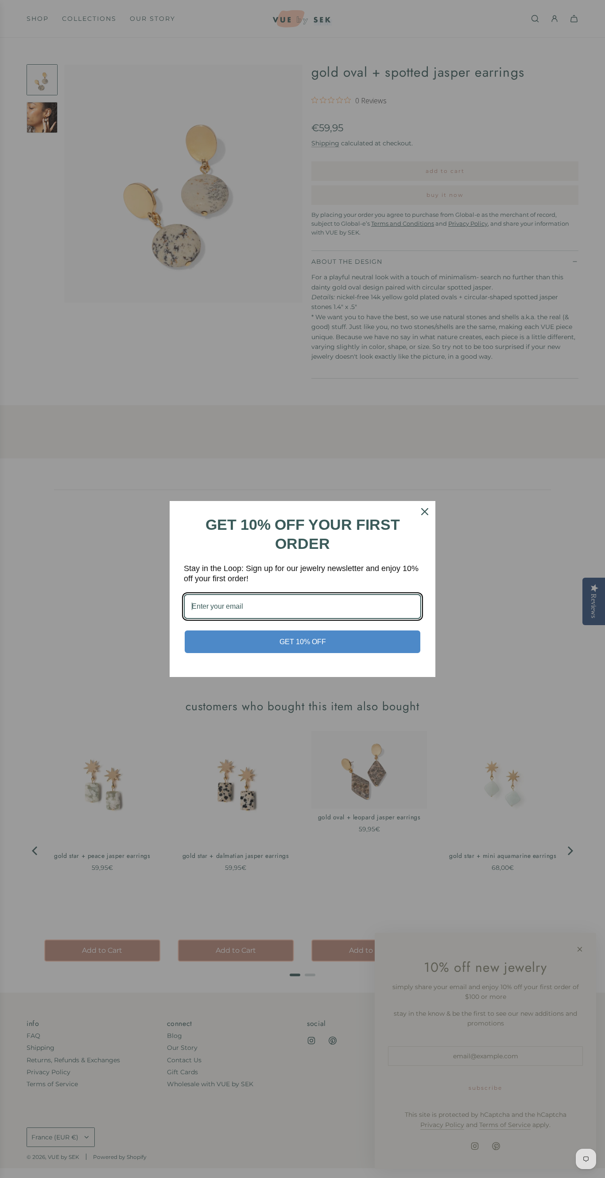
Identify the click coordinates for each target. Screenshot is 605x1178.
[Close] (424, 511)
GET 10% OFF (302, 642)
